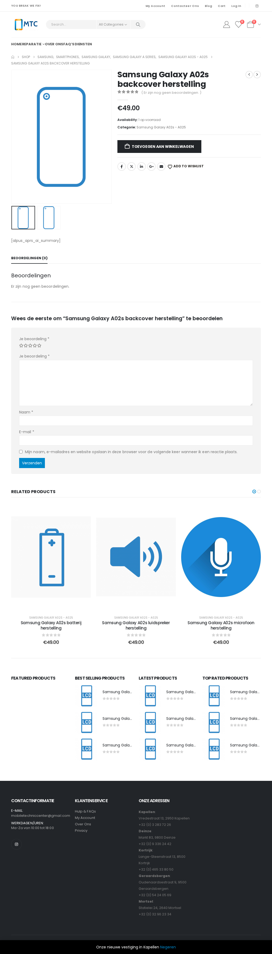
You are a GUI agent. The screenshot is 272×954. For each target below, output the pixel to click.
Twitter (131, 166)
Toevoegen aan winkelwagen (163, 146)
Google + (151, 166)
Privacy (81, 830)
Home (16, 44)
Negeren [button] (168, 947)
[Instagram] (257, 6)
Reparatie (31, 44)
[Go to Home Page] (12, 57)
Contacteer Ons (185, 6)
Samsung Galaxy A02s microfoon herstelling (221, 625)
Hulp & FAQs (85, 811)
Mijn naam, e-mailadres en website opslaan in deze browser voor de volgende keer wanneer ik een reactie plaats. (131, 451)
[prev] (249, 74)
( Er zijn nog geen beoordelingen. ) (171, 92)
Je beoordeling (34, 339)
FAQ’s (68, 44)
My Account (155, 6)
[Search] (138, 24)
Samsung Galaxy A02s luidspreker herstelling (136, 625)
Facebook (121, 166)
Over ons (54, 44)
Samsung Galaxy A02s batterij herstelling (51, 625)
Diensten (83, 44)
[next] (257, 74)
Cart (222, 6)
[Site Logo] (26, 24)
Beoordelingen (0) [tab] (29, 258)
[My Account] (226, 24)
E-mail (26, 432)
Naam (26, 412)
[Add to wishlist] (83, 512)
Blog (208, 6)
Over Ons (83, 824)
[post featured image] (86, 696)
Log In (236, 6)
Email (161, 166)
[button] (12, 137)
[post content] (51, 557)
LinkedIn (141, 166)
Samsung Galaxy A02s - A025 (161, 127)
